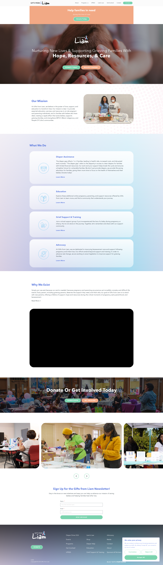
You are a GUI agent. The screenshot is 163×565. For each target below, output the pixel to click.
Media (109, 539)
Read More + (36, 301)
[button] (81, 301)
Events (68, 539)
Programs (84, 2)
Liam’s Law (101, 2)
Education (61, 192)
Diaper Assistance (65, 157)
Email (61, 508)
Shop (88, 539)
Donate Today (81, 19)
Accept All (141, 557)
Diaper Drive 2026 (72, 535)
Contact (119, 2)
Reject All (149, 552)
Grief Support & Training (68, 217)
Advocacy (61, 245)
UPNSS (93, 2)
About (76, 2)
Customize (132, 552)
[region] (141, 549)
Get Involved (110, 2)
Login (32, 559)
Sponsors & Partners (114, 552)
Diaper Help (91, 544)
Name (62, 501)
